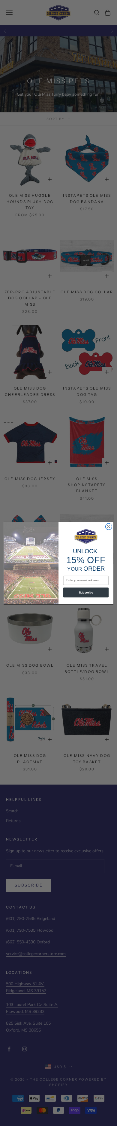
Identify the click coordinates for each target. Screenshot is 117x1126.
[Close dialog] (109, 526)
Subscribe (86, 592)
